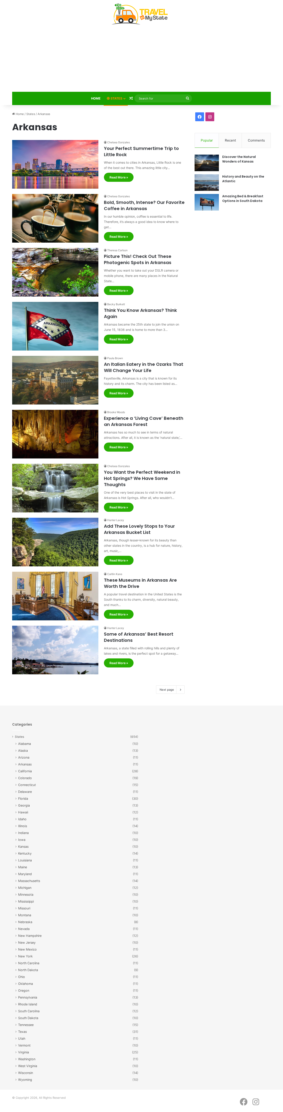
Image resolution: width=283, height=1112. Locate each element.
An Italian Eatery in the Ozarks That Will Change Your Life (143, 367)
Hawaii (23, 812)
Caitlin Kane (114, 574)
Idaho (22, 819)
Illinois (22, 826)
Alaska (23, 750)
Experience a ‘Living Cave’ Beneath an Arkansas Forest (143, 421)
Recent (230, 140)
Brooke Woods (116, 412)
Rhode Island (27, 1004)
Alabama (24, 744)
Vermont (24, 1045)
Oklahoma (25, 983)
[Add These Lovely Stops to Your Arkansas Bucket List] (55, 542)
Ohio (21, 977)
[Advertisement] (141, 59)
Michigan (24, 888)
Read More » (118, 177)
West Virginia (27, 1066)
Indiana (23, 833)
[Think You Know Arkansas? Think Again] (55, 326)
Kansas (23, 846)
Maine (22, 867)
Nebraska (25, 922)
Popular (207, 140)
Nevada (24, 929)
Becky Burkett (116, 304)
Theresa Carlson (117, 250)
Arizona (23, 757)
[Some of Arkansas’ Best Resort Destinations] (55, 650)
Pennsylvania (27, 997)
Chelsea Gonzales (118, 142)
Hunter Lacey (115, 520)
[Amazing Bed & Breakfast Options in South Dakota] (207, 202)
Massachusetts (29, 881)
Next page (167, 689)
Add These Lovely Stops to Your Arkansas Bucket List (139, 529)
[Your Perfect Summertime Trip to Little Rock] (55, 164)
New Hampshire (30, 936)
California (25, 771)
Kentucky (25, 853)
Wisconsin (25, 1073)
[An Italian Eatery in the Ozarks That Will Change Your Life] (55, 380)
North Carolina (28, 963)
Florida (23, 798)
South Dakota (28, 1018)
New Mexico (27, 949)
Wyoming (25, 1079)
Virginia (23, 1052)
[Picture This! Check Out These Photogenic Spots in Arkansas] (55, 272)
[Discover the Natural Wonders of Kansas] (207, 163)
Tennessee (26, 1025)
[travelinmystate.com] (141, 14)
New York (25, 956)
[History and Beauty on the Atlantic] (207, 182)
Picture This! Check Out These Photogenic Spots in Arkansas (137, 259)
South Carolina (29, 1011)
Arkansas (25, 764)
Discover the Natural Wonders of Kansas (239, 159)
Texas (22, 1031)
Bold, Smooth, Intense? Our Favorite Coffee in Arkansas (144, 205)
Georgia (24, 805)
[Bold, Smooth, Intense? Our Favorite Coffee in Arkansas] (55, 218)
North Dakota (28, 970)
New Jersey (27, 942)
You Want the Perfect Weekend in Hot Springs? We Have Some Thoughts (142, 478)
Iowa (21, 840)
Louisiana (25, 860)
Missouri (24, 908)
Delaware (25, 792)
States (116, 98)
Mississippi (26, 901)
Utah (21, 1038)
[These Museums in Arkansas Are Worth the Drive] (55, 596)
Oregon (23, 990)
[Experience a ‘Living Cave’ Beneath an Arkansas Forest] (55, 434)
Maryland (25, 874)
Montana (24, 915)
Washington (26, 1059)
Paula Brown (115, 358)
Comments (256, 140)
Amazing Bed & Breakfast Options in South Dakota (242, 198)
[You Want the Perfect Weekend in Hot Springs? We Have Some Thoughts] (55, 488)
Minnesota (25, 894)
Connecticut (27, 785)
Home (96, 98)
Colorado (25, 778)
